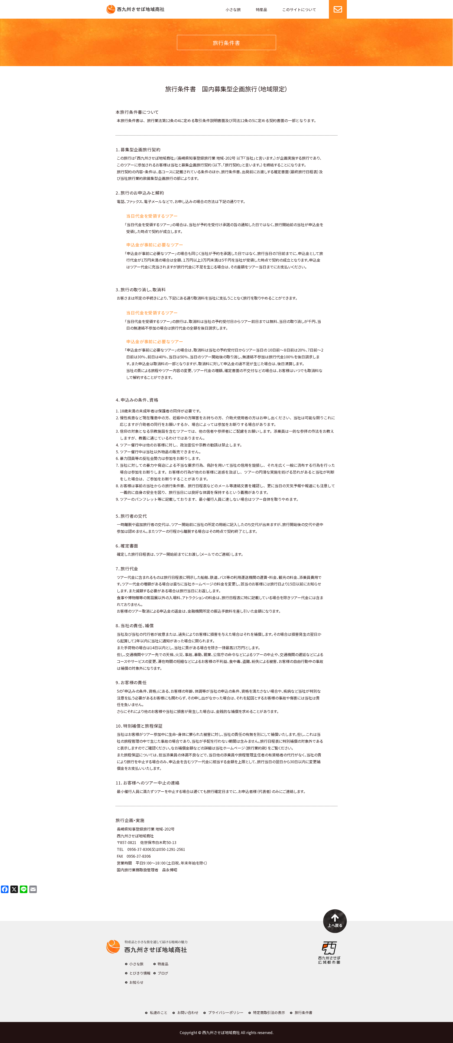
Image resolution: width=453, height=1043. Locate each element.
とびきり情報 (140, 973)
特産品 (261, 9)
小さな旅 (233, 9)
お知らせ (136, 982)
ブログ (163, 973)
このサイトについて (299, 9)
